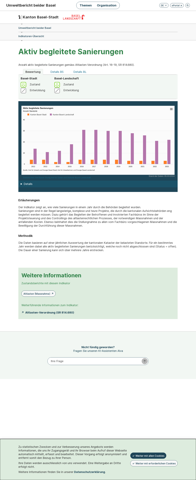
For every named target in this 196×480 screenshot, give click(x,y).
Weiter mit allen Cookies (150, 455)
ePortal (177, 6)
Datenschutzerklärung (89, 472)
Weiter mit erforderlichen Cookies (156, 463)
